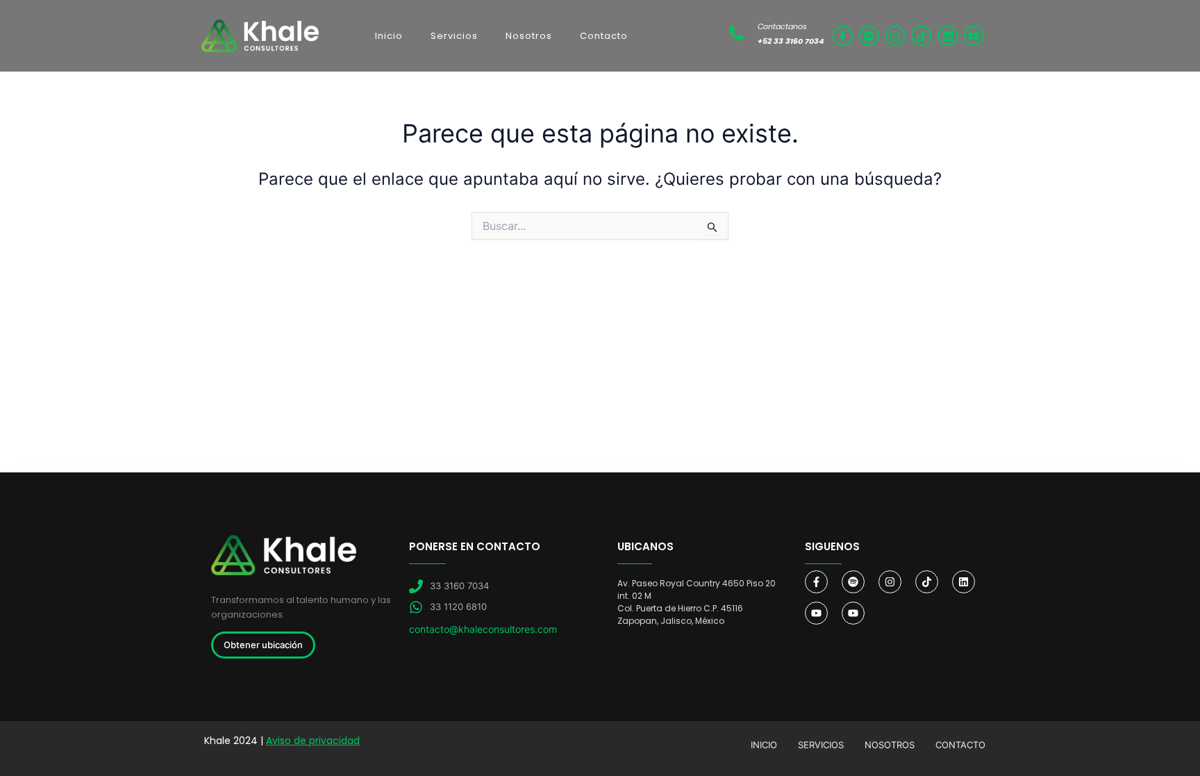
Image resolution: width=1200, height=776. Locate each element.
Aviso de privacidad (313, 741)
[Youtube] (816, 613)
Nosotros (529, 35)
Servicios (454, 35)
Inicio (389, 35)
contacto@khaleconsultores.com (483, 629)
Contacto (604, 35)
